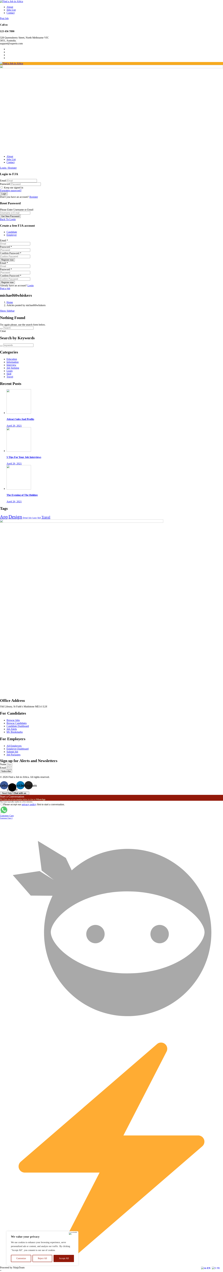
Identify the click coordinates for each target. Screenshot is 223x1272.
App (4, 516)
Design (15, 516)
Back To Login (8, 219)
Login (30, 285)
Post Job (4, 18)
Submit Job (12, 751)
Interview (11, 365)
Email (3, 180)
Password (5, 184)
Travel (10, 376)
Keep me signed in (13, 187)
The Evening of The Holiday (22, 495)
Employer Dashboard (18, 748)
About (10, 7)
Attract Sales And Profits (20, 419)
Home (10, 302)
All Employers (14, 745)
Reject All (42, 1258)
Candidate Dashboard (18, 726)
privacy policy (29, 804)
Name (3, 764)
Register (33, 196)
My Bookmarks (15, 732)
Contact (11, 12)
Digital (25, 518)
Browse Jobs (13, 720)
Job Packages (13, 754)
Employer (12, 235)
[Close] (73, 1233)
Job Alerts (12, 729)
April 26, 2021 (14, 425)
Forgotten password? (11, 190)
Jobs (30, 518)
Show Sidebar (7, 310)
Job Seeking (13, 368)
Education (12, 359)
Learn (10, 370)
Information (13, 362)
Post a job (5, 288)
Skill (9, 373)
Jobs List (11, 9)
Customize (21, 1258)
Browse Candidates (17, 723)
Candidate (12, 232)
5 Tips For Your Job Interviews (24, 457)
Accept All (64, 1258)
